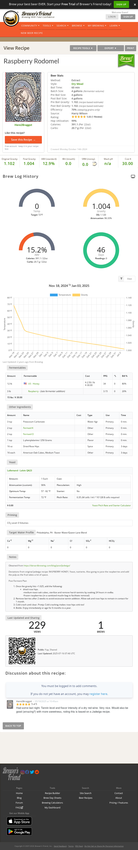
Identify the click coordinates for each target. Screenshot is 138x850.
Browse (77, 25)
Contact (118, 793)
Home (19, 793)
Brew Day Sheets (52, 797)
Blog (19, 797)
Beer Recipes (85, 797)
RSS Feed (79, 846)
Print (130, 48)
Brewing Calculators (52, 802)
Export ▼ (111, 48)
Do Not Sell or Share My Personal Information (104, 846)
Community (29, 25)
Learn (114, 25)
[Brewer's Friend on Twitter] (32, 772)
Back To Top (13, 725)
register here (98, 694)
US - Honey (33, 383)
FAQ (18, 807)
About (118, 797)
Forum (19, 802)
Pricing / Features (118, 802)
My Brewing (96, 25)
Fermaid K (28, 428)
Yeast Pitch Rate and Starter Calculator (111, 505)
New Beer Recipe (32, 33)
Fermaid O (28, 434)
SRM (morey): (88, 158)
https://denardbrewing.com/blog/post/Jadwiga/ (47, 565)
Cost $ (128, 158)
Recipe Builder (52, 793)
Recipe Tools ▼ (83, 48)
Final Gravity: (29, 158)
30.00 (127, 163)
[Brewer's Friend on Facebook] (27, 772)
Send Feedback (60, 846)
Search (61, 25)
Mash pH (108, 158)
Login (112, 16)
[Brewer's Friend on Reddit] (37, 772)
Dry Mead (77, 84)
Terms (71, 846)
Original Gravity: (10, 158)
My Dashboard (52, 807)
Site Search (85, 793)
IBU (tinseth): (68, 158)
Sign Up (121, 4)
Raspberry (33, 391)
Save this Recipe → (23, 139)
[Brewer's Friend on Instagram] (22, 772)
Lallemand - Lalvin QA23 (19, 470)
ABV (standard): (49, 158)
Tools (47, 25)
